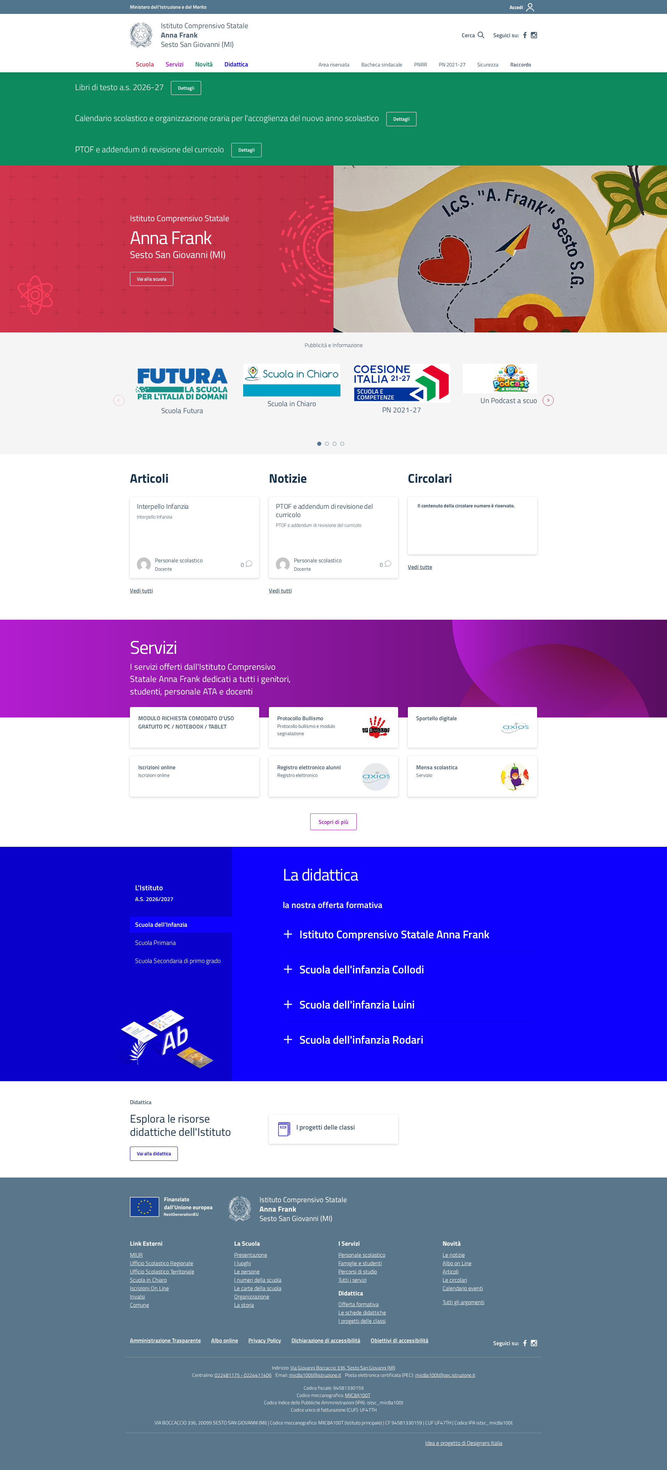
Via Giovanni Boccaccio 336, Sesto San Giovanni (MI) (342, 1367)
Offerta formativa (358, 1304)
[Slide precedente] (118, 400)
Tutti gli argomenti (463, 1302)
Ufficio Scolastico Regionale (161, 1263)
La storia (244, 1305)
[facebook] (525, 35)
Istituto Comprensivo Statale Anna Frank (394, 934)
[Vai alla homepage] (141, 35)
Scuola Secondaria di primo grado (178, 960)
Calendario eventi (463, 1288)
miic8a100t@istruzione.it (315, 1375)
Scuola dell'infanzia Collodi (361, 969)
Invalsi (137, 1296)
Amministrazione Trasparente (165, 1340)
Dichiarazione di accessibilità (325, 1340)
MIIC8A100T (357, 1395)
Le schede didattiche (362, 1312)
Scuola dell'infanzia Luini (357, 1004)
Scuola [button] (145, 64)
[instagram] (534, 35)
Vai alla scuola (151, 278)
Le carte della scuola (257, 1288)
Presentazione (250, 1255)
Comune (139, 1305)
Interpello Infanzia (163, 506)
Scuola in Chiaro (148, 1280)
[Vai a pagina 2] (327, 444)
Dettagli (186, 87)
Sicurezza (488, 65)
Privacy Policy (264, 1340)
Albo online (224, 1340)
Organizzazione (251, 1296)
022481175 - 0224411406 (243, 1375)
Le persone (247, 1271)
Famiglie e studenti (360, 1263)
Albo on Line (457, 1263)
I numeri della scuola (257, 1280)
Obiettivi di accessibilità (399, 1340)
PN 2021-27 (452, 65)
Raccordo (520, 65)
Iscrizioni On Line (149, 1288)
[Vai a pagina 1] (319, 444)
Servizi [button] (174, 64)
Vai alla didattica (154, 1153)
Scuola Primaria (155, 942)
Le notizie (454, 1255)
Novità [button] (204, 64)
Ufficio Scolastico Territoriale (162, 1271)
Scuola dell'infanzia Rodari (361, 1039)
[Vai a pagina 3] (334, 444)
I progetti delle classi (362, 1321)
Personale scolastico (361, 1255)
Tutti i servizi (352, 1280)
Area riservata (334, 65)
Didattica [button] (236, 64)
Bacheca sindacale (381, 65)
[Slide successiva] (548, 400)
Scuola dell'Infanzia (161, 924)
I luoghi (242, 1263)
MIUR (136, 1255)
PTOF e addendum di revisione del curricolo (324, 510)
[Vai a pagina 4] (342, 444)
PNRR (420, 65)
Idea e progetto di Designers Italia (463, 1443)
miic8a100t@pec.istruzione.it (445, 1375)
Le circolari (455, 1280)
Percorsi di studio (357, 1271)
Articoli (451, 1271)
